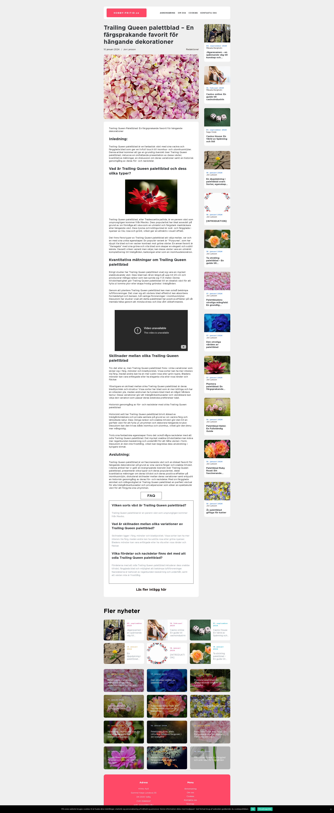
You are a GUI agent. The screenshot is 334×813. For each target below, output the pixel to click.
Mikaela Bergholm (214, 48)
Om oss (182, 13)
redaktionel (192, 49)
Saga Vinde (211, 132)
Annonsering (167, 13)
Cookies (193, 13)
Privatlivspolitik (265, 809)
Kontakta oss (208, 13)
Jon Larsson (129, 49)
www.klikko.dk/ (146, 805)
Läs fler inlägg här (151, 589)
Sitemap (190, 804)
